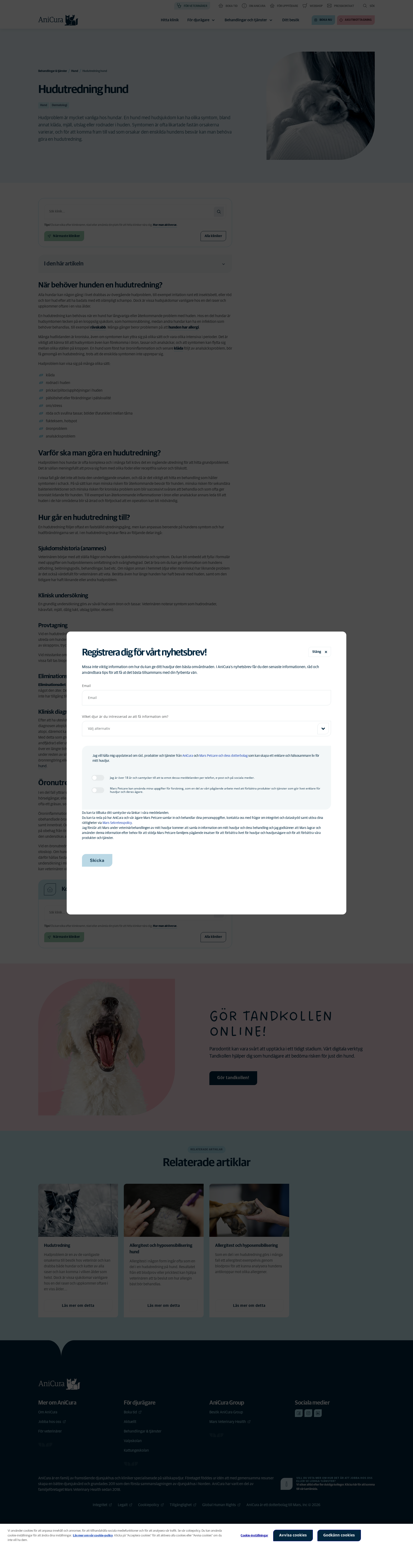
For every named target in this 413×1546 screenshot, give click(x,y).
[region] (206, 1535)
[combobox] (206, 728)
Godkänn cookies (339, 1535)
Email (86, 685)
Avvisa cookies (293, 1535)
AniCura (187, 755)
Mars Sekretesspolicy (117, 823)
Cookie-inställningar (254, 1535)
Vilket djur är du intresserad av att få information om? (125, 716)
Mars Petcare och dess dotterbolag (223, 755)
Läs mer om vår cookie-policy (93, 1535)
